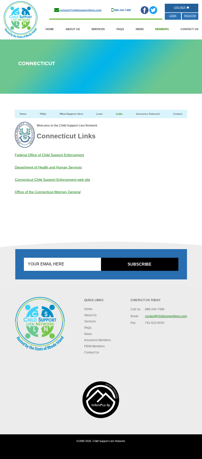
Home (50, 29)
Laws (99, 113)
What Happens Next (71, 113)
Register (190, 16)
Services (98, 29)
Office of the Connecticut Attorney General (48, 192)
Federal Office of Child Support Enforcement (49, 155)
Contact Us (189, 29)
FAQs (120, 29)
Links (119, 113)
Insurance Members (97, 340)
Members (162, 29)
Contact (177, 113)
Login (172, 16)
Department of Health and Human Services (48, 167)
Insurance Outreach (148, 113)
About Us (73, 29)
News (140, 29)
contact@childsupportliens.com (80, 10)
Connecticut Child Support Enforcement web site (52, 180)
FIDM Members (94, 346)
